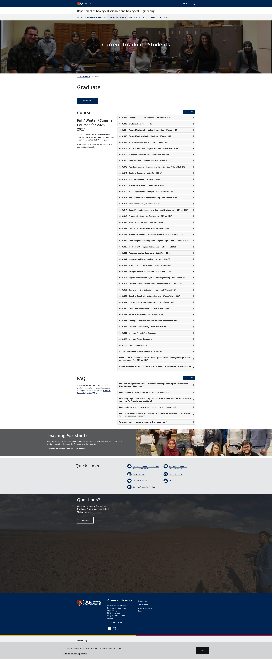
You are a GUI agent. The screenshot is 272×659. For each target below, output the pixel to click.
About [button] (162, 17)
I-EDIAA (172, 480)
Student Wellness (140, 480)
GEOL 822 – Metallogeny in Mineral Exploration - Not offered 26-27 (147, 191)
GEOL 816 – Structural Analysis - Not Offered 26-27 (140, 179)
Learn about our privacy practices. (75, 654)
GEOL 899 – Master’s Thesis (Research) (135, 339)
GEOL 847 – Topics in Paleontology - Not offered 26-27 (142, 222)
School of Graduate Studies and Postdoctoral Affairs (146, 467)
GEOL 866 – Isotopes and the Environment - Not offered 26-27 (145, 271)
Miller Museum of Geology (145, 609)
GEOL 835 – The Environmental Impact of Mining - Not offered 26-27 (148, 197)
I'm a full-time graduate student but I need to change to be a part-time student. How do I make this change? (153, 384)
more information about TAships (72, 448)
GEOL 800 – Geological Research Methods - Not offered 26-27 (145, 118)
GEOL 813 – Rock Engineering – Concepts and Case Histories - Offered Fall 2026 (152, 167)
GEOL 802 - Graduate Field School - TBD (135, 124)
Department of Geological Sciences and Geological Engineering (115, 11)
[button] (193, 3)
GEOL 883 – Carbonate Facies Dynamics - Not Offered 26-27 (144, 308)
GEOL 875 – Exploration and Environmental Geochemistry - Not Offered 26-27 (151, 284)
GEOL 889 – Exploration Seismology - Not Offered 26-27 (142, 327)
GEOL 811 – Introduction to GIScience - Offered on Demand (144, 154)
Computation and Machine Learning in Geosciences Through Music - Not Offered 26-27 (155, 367)
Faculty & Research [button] (137, 17)
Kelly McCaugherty (101, 140)
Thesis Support (139, 474)
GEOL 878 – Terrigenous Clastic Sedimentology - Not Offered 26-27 (147, 290)
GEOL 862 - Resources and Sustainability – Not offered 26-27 (144, 259)
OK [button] (202, 650)
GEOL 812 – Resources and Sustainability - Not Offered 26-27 (144, 161)
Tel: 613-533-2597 (114, 623)
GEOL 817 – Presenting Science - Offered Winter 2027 (141, 185)
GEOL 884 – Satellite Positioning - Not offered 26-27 (141, 314)
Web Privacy (82, 640)
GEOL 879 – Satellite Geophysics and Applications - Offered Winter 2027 (149, 296)
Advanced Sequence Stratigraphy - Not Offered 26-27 (141, 351)
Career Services (175, 474)
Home (79, 17)
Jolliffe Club (87, 101)
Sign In (185, 4)
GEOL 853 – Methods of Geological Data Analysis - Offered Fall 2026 (147, 247)
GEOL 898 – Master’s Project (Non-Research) (138, 333)
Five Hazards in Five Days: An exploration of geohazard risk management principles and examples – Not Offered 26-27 (155, 358)
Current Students (83, 76)
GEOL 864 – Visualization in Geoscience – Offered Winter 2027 (145, 265)
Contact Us (85, 520)
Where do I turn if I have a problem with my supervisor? (143, 422)
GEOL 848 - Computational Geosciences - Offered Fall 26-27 (144, 228)
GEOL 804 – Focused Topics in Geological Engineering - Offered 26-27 (148, 130)
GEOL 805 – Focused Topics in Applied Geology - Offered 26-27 (145, 136)
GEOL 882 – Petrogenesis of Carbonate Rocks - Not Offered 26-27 (146, 302)
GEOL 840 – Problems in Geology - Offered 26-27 (139, 204)
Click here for (52, 448)
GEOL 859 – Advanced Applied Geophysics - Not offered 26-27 (144, 253)
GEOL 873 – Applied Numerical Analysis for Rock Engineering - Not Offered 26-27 (153, 277)
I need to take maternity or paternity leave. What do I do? (144, 392)
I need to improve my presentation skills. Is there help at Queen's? (147, 407)
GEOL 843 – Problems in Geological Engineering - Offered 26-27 (145, 216)
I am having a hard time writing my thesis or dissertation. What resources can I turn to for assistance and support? (155, 414)
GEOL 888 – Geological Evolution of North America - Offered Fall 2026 (148, 320)
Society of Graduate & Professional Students (178, 467)
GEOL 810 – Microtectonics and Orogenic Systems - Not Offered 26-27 (148, 148)
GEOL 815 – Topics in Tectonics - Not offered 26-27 (140, 173)
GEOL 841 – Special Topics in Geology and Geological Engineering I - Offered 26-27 (153, 210)
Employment (143, 605)
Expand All (189, 112)
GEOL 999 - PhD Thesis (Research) (133, 345)
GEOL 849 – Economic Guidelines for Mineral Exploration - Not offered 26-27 (151, 234)
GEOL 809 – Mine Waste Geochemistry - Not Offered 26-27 (143, 142)
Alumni (153, 17)
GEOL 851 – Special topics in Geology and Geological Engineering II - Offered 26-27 (153, 241)
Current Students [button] (116, 17)
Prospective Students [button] (94, 17)
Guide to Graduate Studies (144, 487)
